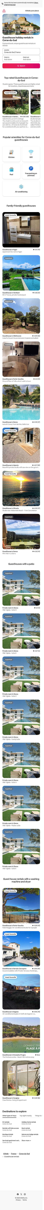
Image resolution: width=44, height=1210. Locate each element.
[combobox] (21, 52)
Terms (25, 1200)
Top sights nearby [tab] (26, 1116)
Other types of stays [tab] (9, 1116)
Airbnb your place (32, 11)
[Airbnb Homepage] (4, 10)
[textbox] (12, 59)
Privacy (18, 1200)
